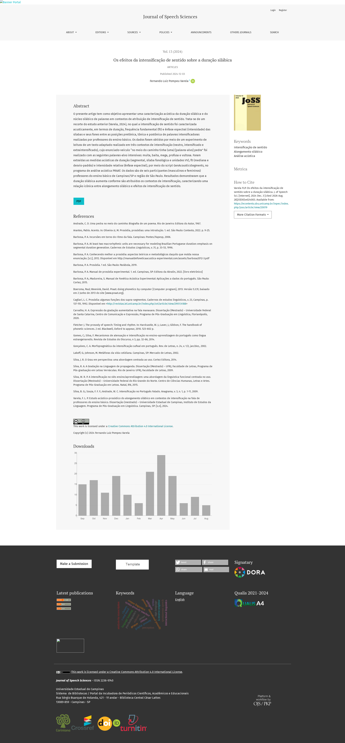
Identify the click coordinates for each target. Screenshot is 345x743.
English (180, 599)
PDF (78, 201)
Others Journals (240, 32)
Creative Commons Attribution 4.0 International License (140, 426)
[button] (188, 562)
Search (274, 32)
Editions (101, 32)
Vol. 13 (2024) (172, 52)
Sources (133, 32)
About (70, 32)
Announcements (201, 32)
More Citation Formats (251, 214)
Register (283, 10)
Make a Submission (74, 564)
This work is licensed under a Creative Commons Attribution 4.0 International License (126, 672)
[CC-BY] (63, 672)
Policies (164, 32)
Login (273, 10)
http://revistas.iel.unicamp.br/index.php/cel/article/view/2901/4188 (146, 303)
